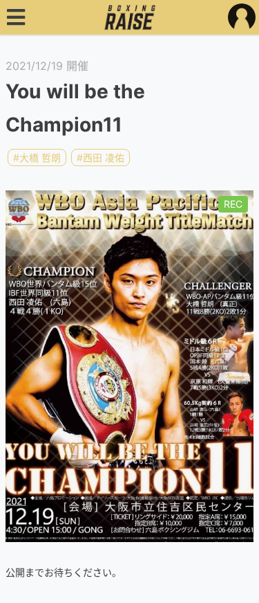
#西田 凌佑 (100, 157)
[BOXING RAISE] (129, 17)
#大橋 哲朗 (37, 157)
